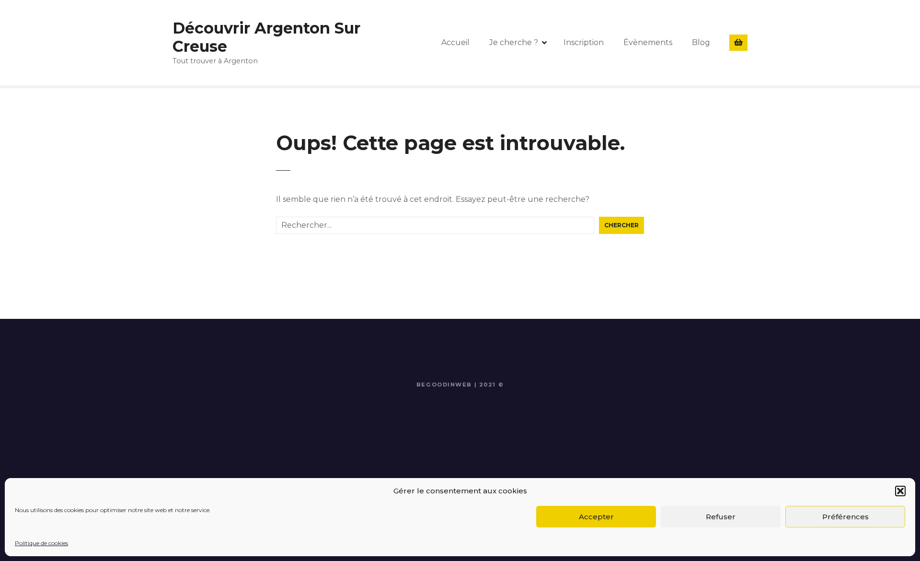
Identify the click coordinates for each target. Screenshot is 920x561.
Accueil (455, 42)
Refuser (721, 516)
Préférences (845, 516)
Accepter (596, 516)
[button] (900, 491)
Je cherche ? (513, 42)
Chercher (621, 225)
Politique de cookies (41, 543)
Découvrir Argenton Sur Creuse (266, 37)
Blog (701, 42)
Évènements (647, 42)
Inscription (584, 42)
